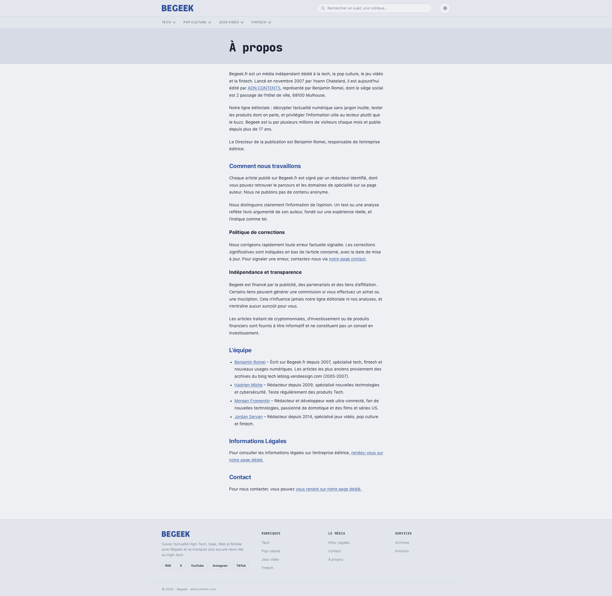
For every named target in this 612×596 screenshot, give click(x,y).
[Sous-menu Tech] (174, 22)
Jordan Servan (248, 416)
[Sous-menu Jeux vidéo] (242, 22)
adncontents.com (203, 589)
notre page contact (347, 259)
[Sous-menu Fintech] (269, 22)
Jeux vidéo (229, 22)
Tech (166, 22)
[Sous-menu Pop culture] (209, 22)
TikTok (241, 565)
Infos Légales (339, 542)
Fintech (259, 22)
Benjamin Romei (249, 362)
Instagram (220, 565)
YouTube (197, 565)
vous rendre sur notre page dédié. (329, 489)
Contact (334, 551)
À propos (335, 559)
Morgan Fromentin (252, 400)
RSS (168, 565)
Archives (402, 542)
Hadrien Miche (248, 385)
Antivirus (402, 551)
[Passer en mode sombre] (445, 8)
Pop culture (194, 22)
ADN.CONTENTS (264, 88)
